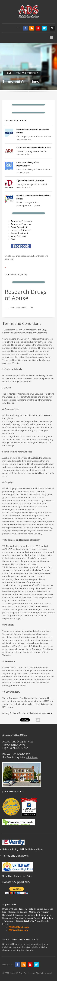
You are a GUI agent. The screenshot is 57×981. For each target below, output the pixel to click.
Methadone (48, 917)
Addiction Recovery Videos (27, 917)
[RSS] (31, 28)
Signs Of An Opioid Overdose (30, 180)
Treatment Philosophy (21, 221)
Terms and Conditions (15, 855)
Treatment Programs (21, 224)
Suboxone (9, 920)
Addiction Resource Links (26, 914)
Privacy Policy (10, 849)
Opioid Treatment (19, 233)
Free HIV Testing (27, 908)
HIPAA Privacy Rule (31, 849)
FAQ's (13, 239)
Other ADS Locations (13, 791)
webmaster (47, 713)
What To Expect (18, 236)
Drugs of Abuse (9, 908)
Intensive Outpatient (21, 230)
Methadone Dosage (17, 911)
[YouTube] (38, 28)
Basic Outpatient (19, 227)
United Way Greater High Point (17, 876)
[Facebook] (25, 28)
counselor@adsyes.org (16, 274)
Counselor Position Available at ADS (33, 147)
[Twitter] (44, 28)
